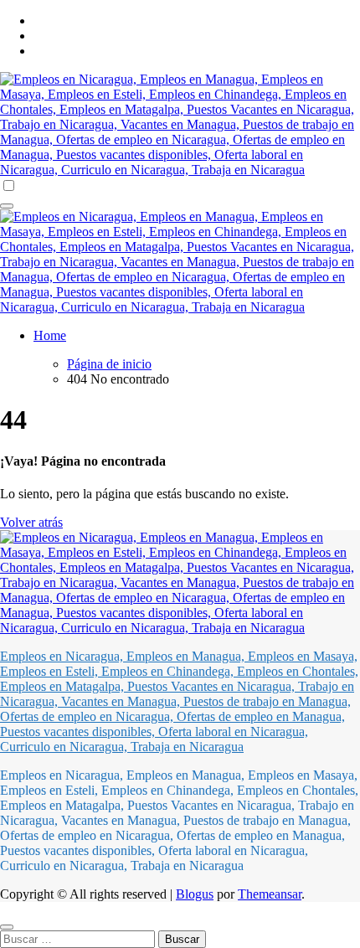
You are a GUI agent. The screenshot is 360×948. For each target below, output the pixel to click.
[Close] (6, 927)
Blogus (194, 894)
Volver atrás (31, 522)
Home (49, 335)
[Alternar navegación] (6, 206)
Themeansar (269, 894)
